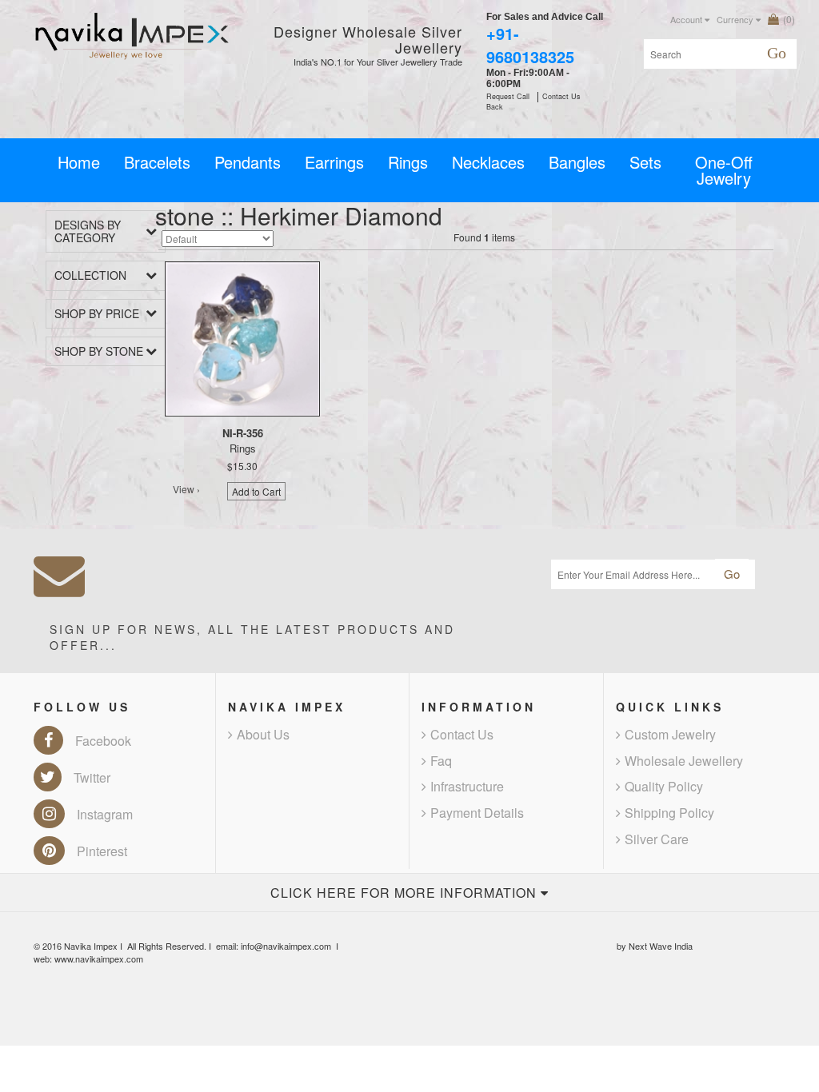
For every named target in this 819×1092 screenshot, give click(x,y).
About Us (263, 734)
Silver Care (657, 839)
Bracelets (157, 161)
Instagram (105, 814)
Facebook (103, 740)
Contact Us (461, 734)
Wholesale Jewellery (684, 760)
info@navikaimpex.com (286, 945)
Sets (645, 161)
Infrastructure (467, 786)
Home (79, 161)
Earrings (334, 161)
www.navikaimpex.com (98, 958)
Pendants (247, 161)
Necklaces (488, 161)
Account (687, 19)
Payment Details (477, 812)
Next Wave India (661, 945)
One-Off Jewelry (724, 169)
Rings (408, 161)
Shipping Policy (669, 812)
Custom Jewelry (670, 734)
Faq (441, 760)
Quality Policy (664, 786)
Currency (736, 19)
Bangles (577, 161)
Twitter (92, 777)
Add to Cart (256, 491)
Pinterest (102, 851)
